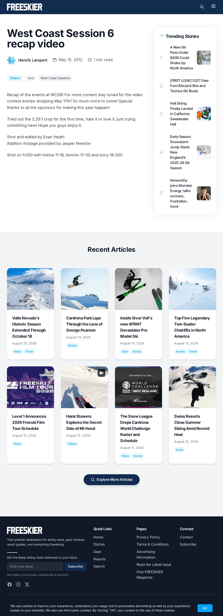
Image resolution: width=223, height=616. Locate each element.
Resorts (99, 559)
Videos (15, 78)
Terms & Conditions (153, 544)
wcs (31, 78)
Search (99, 566)
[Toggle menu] (213, 6)
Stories (99, 544)
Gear (97, 551)
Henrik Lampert (32, 60)
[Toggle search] (202, 7)
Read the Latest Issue (154, 564)
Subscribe (75, 566)
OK (205, 608)
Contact (186, 537)
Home (98, 537)
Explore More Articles (115, 479)
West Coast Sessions (55, 78)
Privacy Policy (148, 537)
